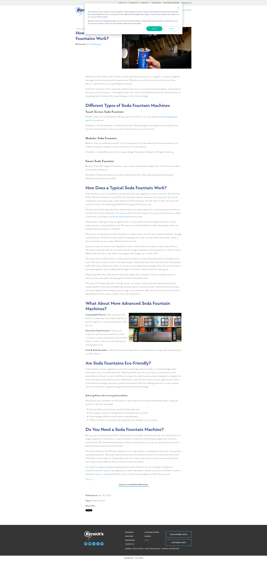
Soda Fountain (98, 500)
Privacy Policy (139, 558)
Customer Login (178, 542)
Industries (129, 536)
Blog (146, 540)
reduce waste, (129, 166)
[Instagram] (98, 543)
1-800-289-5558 (174, 549)
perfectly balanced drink (121, 216)
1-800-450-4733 (155, 549)
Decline (171, 28)
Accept (154, 28)
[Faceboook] (85, 543)
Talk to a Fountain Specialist (133, 484)
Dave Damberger (93, 44)
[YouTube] (89, 543)
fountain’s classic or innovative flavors (103, 474)
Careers (148, 536)
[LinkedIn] (102, 543)
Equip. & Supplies (184, 10)
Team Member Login (178, 534)
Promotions (130, 540)
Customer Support (152, 532)
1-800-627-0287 (137, 549)
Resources (129, 532)
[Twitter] (94, 543)
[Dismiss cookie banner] (178, 8)
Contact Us (129, 544)
